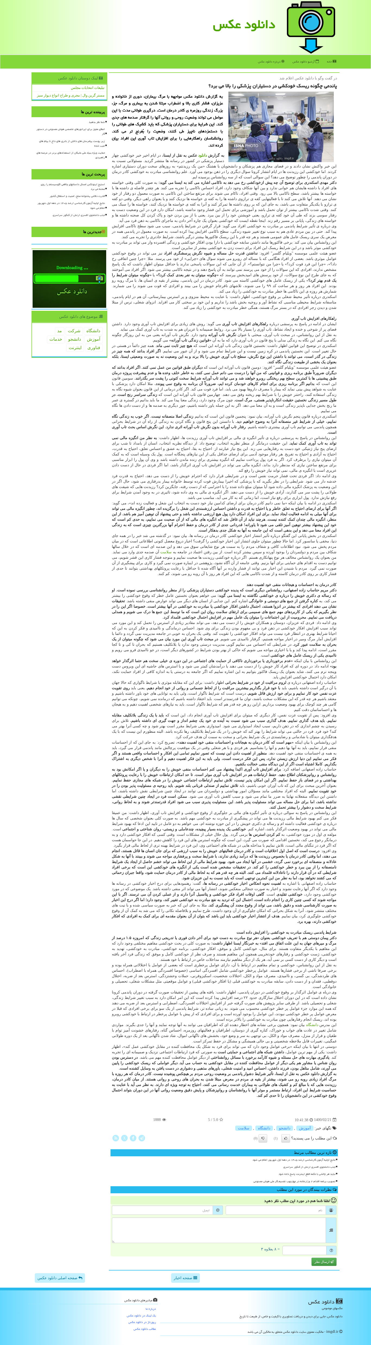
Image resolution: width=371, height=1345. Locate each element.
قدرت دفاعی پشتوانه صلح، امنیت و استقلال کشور (77, 196)
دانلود (202, 155)
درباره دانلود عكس (269, 61)
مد (59, 330)
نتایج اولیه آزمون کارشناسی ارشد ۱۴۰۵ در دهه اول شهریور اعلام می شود (294, 1160)
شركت (74, 330)
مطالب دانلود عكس (145, 1329)
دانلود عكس (244, 24)
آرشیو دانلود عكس (304, 61)
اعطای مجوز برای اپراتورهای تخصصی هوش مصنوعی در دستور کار (70, 131)
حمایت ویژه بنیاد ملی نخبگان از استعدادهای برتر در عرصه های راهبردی (70, 155)
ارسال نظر (322, 1262)
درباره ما (151, 1309)
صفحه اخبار (183, 1278)
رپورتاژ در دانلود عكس (142, 1322)
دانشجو (284, 1128)
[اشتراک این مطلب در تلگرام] (142, 1138)
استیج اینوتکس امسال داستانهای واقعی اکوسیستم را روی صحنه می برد (73, 187)
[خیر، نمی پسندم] (263, 1138)
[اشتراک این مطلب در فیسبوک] (133, 1138)
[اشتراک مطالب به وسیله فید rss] (116, 1138)
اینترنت (75, 347)
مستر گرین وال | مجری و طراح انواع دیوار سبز (71, 95)
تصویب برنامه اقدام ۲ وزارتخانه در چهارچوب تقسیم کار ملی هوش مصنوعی (294, 1181)
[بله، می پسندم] (285, 1138)
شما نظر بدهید (97, 122)
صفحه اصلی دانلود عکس (57, 1278)
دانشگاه (312, 1025)
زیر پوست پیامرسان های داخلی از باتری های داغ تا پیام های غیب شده (72, 143)
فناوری (93, 347)
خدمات (55, 339)
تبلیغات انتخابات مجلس (88, 88)
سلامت (166, 552)
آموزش (305, 1128)
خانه (330, 61)
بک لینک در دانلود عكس (141, 1315)
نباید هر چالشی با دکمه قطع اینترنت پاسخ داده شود (307, 1174)
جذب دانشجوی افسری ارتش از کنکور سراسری (309, 1167)
